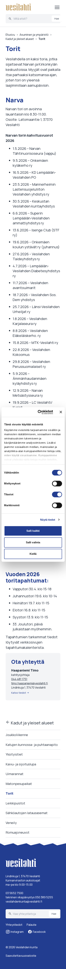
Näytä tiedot (47, 519)
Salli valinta (33, 542)
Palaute (31, 925)
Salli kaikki (33, 530)
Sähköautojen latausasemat (27, 813)
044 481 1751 (19, 679)
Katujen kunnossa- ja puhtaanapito (32, 745)
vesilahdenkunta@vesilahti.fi (24, 901)
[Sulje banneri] (60, 412)
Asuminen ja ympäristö (34, 35)
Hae (56, 18)
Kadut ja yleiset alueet (30, 723)
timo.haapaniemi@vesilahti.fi (29, 683)
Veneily (11, 823)
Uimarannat (14, 774)
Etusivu (10, 35)
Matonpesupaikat (19, 784)
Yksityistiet (14, 754)
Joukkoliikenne (17, 735)
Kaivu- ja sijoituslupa (21, 764)
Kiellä (33, 553)
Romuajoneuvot (17, 832)
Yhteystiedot (14, 925)
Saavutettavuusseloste (21, 956)
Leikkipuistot (15, 803)
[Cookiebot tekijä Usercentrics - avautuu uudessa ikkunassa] (39, 412)
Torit (9, 793)
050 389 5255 (44, 897)
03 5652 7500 (14, 893)
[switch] (57, 483)
